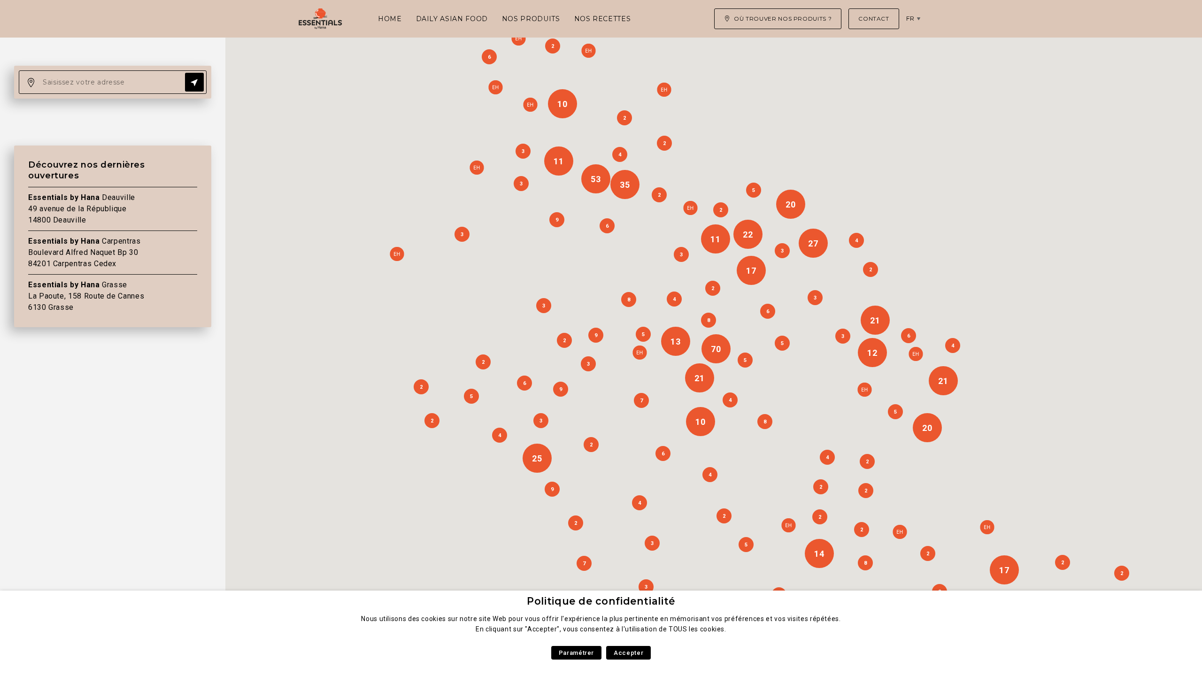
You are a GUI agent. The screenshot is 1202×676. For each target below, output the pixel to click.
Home (390, 19)
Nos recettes (602, 19)
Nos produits (531, 19)
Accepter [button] (628, 652)
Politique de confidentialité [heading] (601, 601)
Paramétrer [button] (576, 652)
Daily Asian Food (452, 19)
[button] (788, 525)
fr (910, 18)
